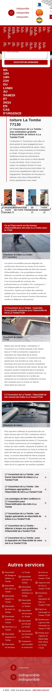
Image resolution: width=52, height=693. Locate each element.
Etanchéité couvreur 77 (18, 44)
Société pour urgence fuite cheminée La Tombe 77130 (44, 624)
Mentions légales (41, 690)
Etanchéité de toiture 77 (5, 30)
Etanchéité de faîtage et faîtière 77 (35, 31)
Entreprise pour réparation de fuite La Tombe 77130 (44, 599)
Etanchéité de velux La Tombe (10, 609)
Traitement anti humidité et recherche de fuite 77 (9, 33)
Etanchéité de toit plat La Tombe (26, 624)
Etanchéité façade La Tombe (9, 599)
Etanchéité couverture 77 (26, 44)
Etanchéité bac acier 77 (40, 30)
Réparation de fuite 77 (18, 30)
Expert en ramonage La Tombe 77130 (44, 612)
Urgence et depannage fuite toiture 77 (31, 31)
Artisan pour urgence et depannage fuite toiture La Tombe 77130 (43, 640)
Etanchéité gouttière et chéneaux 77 (31, 46)
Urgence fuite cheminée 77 (26, 30)
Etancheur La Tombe (11, 628)
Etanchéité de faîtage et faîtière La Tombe (10, 576)
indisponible (22, 8)
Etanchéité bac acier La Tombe (10, 589)
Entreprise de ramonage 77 (22, 30)
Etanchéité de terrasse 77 (22, 45)
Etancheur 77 (9, 43)
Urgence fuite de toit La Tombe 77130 (44, 586)
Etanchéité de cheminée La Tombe (27, 634)
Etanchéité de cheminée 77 (44, 45)
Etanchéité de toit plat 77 (40, 46)
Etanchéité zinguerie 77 (13, 44)
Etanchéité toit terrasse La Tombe (27, 613)
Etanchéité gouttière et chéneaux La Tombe (27, 591)
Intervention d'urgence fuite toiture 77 (13, 31)
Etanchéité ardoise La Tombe (9, 619)
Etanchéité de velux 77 (48, 30)
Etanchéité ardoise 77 (5, 44)
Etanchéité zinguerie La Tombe (10, 637)
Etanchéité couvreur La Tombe (27, 580)
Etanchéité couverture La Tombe (26, 603)
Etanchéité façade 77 (44, 29)
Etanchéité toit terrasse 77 (35, 45)
